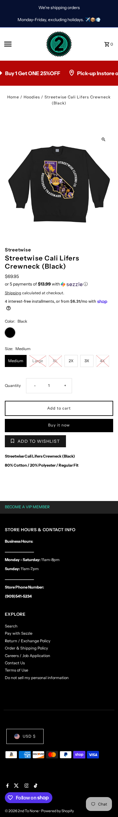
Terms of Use (16, 670)
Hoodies (32, 97)
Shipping (13, 293)
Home (13, 97)
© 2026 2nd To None (22, 811)
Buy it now (59, 425)
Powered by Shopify (57, 811)
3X (86, 361)
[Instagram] (26, 786)
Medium (15, 361)
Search (11, 626)
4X (102, 361)
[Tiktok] (34, 786)
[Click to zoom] (103, 139)
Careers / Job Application (27, 655)
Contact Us (15, 663)
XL (55, 361)
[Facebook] (7, 786)
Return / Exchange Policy (28, 641)
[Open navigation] (23, 44)
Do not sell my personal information (37, 677)
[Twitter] (15, 786)
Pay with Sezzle (18, 633)
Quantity (13, 385)
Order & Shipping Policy (26, 648)
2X (71, 361)
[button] (59, 284)
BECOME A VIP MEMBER (27, 507)
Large (37, 361)
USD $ (29, 736)
